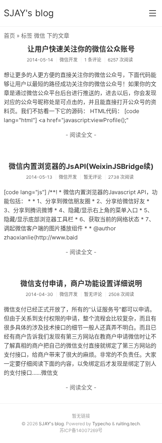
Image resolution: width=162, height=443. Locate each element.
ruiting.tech (128, 423)
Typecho (101, 423)
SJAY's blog (29, 13)
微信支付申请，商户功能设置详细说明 (81, 283)
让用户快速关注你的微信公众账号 (81, 49)
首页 (9, 35)
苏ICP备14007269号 (81, 430)
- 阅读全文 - (81, 134)
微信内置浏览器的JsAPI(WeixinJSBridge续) (81, 166)
